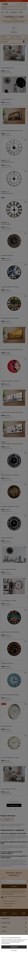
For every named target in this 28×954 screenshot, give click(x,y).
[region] (14, 944)
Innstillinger (14, 950)
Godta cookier (14, 947)
